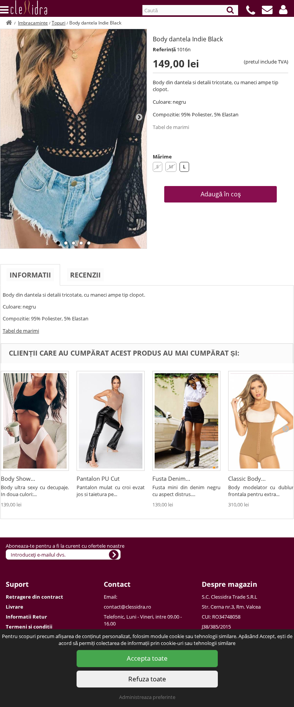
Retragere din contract (34, 596)
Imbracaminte (33, 23)
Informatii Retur (26, 616)
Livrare (14, 606)
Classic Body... (247, 478)
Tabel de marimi (171, 127)
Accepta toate (147, 658)
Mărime (162, 156)
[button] (283, 9)
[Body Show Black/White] (35, 421)
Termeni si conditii (29, 626)
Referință (164, 49)
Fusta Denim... (171, 478)
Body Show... (18, 478)
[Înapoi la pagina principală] (9, 23)
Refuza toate (147, 678)
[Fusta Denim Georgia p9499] (186, 421)
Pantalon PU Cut (98, 478)
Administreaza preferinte (147, 697)
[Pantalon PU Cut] (111, 421)
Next (139, 117)
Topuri (58, 23)
